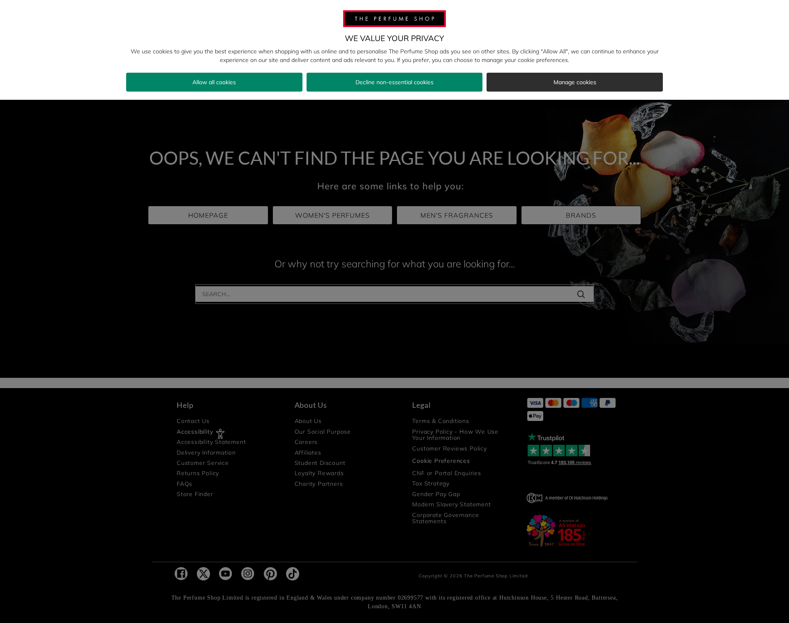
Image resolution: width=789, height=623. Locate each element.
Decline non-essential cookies (394, 82)
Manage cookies (575, 82)
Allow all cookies (214, 82)
